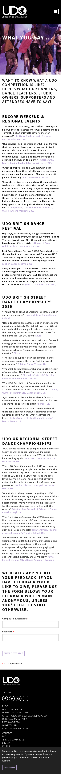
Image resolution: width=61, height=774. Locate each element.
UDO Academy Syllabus (15, 718)
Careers (6, 745)
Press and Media (11, 722)
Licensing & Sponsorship (16, 712)
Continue (9, 767)
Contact (7, 733)
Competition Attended (15, 618)
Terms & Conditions (13, 739)
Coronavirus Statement (15, 728)
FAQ (4, 736)
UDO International (12, 709)
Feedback (8, 631)
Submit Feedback (13, 653)
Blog (5, 706)
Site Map (6, 742)
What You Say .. (10, 725)
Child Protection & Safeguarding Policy (24, 715)
